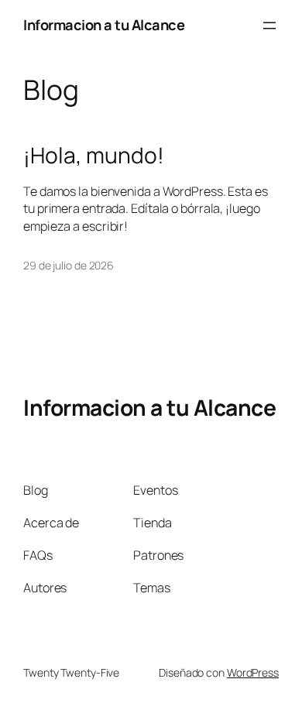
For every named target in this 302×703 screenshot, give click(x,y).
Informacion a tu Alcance (103, 24)
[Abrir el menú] (269, 25)
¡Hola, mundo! (93, 155)
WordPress (253, 672)
